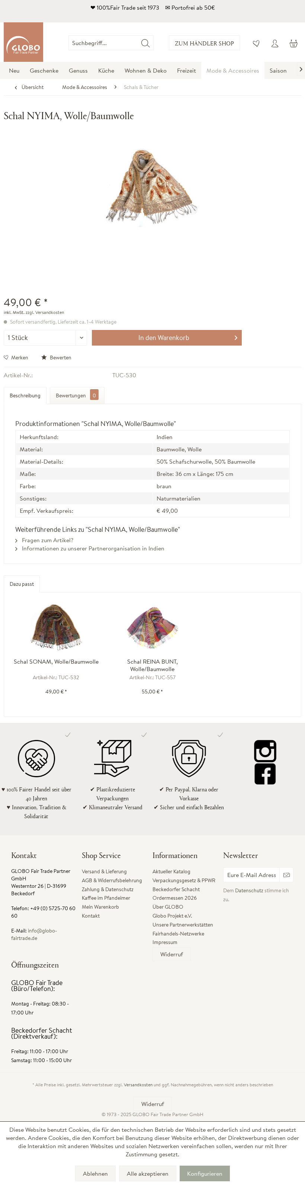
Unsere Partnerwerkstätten (182, 924)
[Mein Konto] (274, 42)
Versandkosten (138, 1084)
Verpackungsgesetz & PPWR (183, 880)
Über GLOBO (167, 907)
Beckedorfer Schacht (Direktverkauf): (41, 1033)
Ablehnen (95, 1173)
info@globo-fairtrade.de (34, 934)
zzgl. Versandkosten (45, 312)
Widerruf (171, 954)
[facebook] (265, 773)
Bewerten (60, 357)
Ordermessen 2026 (174, 898)
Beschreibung (25, 395)
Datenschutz (249, 890)
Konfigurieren (204, 1173)
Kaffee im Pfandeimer (106, 898)
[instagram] (265, 751)
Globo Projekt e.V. (172, 915)
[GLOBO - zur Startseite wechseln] (23, 42)
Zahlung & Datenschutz (108, 889)
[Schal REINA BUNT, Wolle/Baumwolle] (152, 628)
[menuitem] (153, 42)
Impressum (164, 942)
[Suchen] (146, 42)
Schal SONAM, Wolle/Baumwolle (56, 661)
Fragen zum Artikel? (46, 540)
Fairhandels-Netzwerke (178, 933)
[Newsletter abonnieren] (286, 874)
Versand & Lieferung (104, 871)
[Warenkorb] (293, 42)
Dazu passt (22, 584)
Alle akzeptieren (147, 1173)
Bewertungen (76, 395)
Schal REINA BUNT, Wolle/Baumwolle (152, 665)
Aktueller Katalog (171, 871)
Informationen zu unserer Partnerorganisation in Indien (92, 548)
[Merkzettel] (256, 42)
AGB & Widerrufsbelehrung (112, 880)
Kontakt (91, 915)
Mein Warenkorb (100, 907)
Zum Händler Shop (204, 43)
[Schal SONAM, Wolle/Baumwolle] (56, 628)
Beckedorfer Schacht (176, 889)
